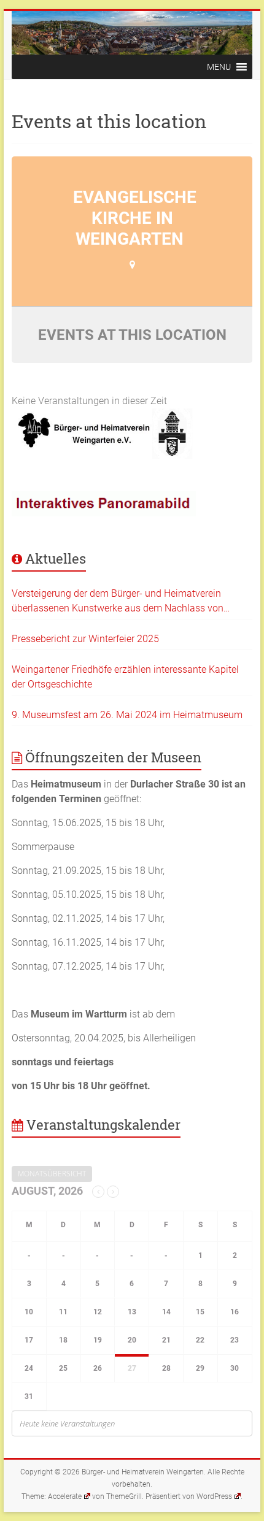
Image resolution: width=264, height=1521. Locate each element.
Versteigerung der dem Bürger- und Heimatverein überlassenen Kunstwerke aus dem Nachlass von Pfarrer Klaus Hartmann (117, 602)
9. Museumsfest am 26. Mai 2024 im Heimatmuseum (127, 715)
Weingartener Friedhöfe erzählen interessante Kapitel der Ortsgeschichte (125, 677)
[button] (219, 67)
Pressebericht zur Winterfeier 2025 (85, 639)
